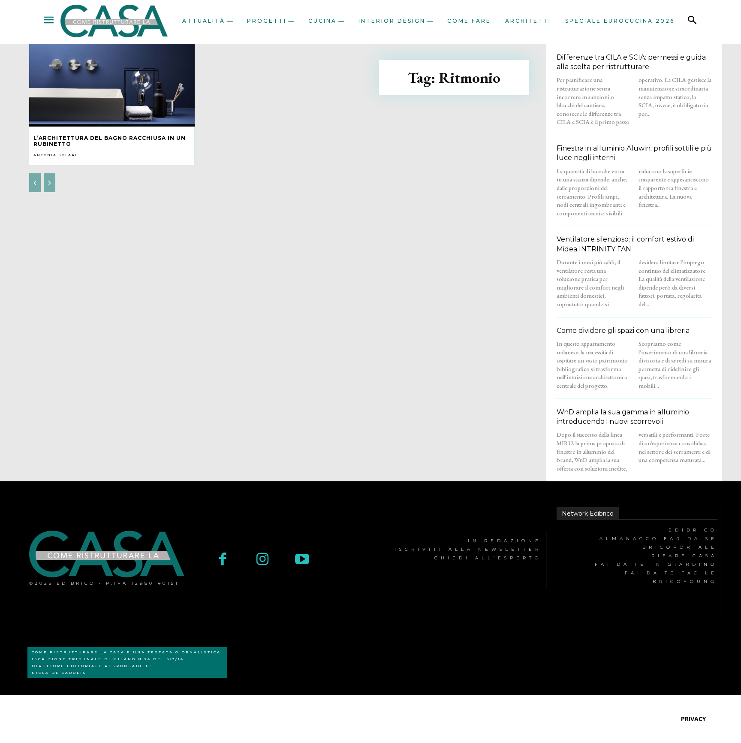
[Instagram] (262, 560)
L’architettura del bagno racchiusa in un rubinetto (109, 141)
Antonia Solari (55, 155)
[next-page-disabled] (49, 182)
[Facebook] (223, 560)
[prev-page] (35, 182)
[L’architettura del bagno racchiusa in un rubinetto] (112, 85)
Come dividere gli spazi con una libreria (623, 330)
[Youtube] (302, 560)
